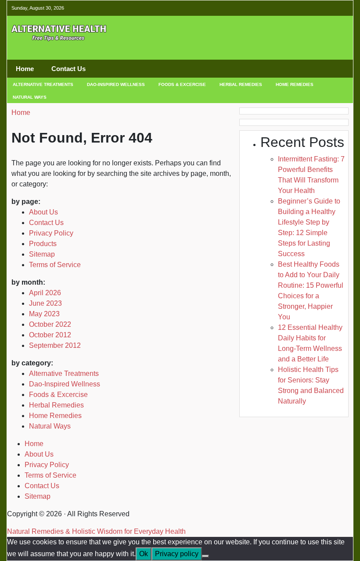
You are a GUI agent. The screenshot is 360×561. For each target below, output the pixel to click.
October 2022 (50, 324)
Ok (143, 553)
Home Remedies (294, 84)
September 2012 (55, 345)
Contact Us (68, 68)
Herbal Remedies (241, 84)
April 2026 (45, 293)
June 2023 (45, 303)
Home (25, 68)
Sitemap (42, 254)
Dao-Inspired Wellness (116, 84)
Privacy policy (176, 553)
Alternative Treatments (43, 84)
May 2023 (44, 314)
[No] (205, 556)
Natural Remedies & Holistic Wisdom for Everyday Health (96, 531)
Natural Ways (30, 97)
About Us (43, 212)
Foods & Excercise (182, 84)
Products (43, 243)
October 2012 (50, 335)
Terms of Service (55, 264)
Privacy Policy (51, 233)
